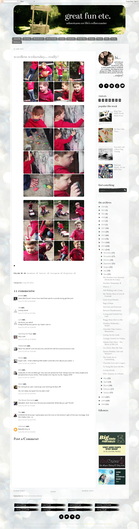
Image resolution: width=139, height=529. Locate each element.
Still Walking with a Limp (112, 290)
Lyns (20, 320)
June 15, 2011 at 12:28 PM (27, 363)
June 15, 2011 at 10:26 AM (27, 327)
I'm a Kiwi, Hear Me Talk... (113, 348)
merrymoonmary (89, 524)
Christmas (16, 42)
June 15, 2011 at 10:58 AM (27, 339)
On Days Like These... (119, 130)
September (108, 263)
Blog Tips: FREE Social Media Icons (119, 113)
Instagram (54, 273)
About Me (17, 39)
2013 (103, 242)
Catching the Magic (25, 334)
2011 (103, 250)
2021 (103, 214)
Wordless (30, 283)
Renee (20, 358)
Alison (20, 384)
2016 (103, 232)
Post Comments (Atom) (33, 496)
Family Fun (81, 39)
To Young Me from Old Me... (114, 367)
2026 (103, 207)
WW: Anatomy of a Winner (113, 374)
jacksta (20, 296)
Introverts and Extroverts (112, 307)
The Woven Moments (26, 400)
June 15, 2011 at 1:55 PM (26, 377)
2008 (103, 404)
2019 (103, 221)
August (106, 267)
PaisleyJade (22, 346)
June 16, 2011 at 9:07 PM (27, 420)
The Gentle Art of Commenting (109, 358)
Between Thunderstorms (112, 310)
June (105, 274)
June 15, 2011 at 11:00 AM (27, 351)
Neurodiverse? (38, 39)
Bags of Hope (108, 303)
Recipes (91, 39)
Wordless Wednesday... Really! (36, 57)
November (108, 256)
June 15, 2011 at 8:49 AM (27, 301)
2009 (103, 401)
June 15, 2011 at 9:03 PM (27, 394)
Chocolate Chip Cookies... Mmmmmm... (113, 330)
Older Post (19, 491)
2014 (103, 239)
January (107, 393)
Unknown (22, 426)
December (108, 253)
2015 (103, 235)
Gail (19, 308)
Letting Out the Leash (111, 335)
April (106, 382)
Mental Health (51, 39)
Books (114, 39)
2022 (103, 210)
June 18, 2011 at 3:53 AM (26, 432)
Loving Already (109, 370)
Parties (62, 39)
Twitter (42, 273)
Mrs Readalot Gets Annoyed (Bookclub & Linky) (113, 278)
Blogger (109, 524)
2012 (103, 246)
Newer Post (88, 491)
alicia (20, 370)
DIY (106, 39)
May (105, 378)
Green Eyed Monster (110, 300)
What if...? (107, 287)
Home (53, 492)
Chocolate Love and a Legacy (114, 363)
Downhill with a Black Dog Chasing (119, 149)
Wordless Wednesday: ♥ (112, 283)
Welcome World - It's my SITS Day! (119, 167)
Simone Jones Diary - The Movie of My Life (112, 343)
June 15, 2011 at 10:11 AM (26, 313)
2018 (103, 225)
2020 (103, 217)
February (107, 389)
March (106, 385)
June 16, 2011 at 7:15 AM (26, 406)
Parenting (27, 39)
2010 (103, 397)
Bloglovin (68, 273)
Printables (71, 39)
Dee (19, 412)
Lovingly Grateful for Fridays (114, 338)
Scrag (24, 283)
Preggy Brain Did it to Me (113, 320)
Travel (99, 39)
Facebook (31, 273)
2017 (103, 228)
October (107, 260)
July (105, 271)
